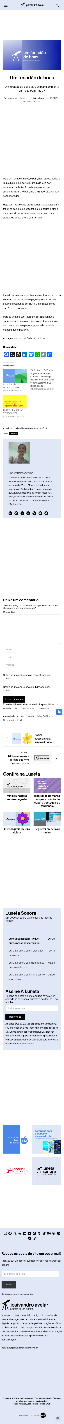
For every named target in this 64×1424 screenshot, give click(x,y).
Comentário (9, 612)
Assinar (8, 1288)
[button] (57, 5)
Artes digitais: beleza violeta (17, 830)
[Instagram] (10, 513)
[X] (22, 513)
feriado (14, 433)
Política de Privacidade (26, 1409)
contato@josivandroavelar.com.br (20, 1351)
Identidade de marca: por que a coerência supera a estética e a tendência (47, 801)
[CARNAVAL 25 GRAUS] (44, 380)
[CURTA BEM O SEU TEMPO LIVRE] (15, 401)
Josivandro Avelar (16, 98)
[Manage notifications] (58, 1417)
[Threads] (28, 513)
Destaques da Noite (32, 101)
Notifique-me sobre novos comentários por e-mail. (27, 677)
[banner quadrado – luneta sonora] (46, 1174)
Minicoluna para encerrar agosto (17, 797)
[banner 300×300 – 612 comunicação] (17, 1142)
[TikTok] (46, 513)
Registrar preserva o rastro (47, 830)
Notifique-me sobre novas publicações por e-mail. (26, 689)
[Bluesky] (34, 513)
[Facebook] (16, 513)
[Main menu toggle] (6, 5)
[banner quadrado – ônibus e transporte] (17, 1174)
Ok (32, 1417)
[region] (32, 1406)
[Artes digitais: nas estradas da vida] (15, 375)
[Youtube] (40, 513)
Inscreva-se (15, 1020)
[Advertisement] (32, 23)
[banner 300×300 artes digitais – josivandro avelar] (46, 1142)
